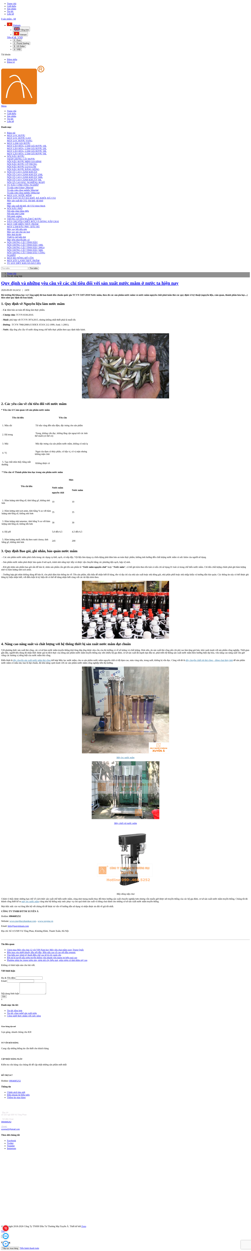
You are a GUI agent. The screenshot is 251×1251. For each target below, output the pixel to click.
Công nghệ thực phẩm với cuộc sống (24, 1016)
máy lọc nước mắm (30, 901)
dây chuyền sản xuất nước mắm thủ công (32, 660)
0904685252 (15, 1081)
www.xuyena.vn (45, 921)
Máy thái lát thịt (14, 234)
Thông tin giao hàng (16, 1097)
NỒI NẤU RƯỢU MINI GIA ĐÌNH (24, 161)
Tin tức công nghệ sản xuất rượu (22, 1013)
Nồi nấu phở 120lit (15, 213)
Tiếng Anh (24, 30)
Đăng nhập (12, 59)
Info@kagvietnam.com (18, 926)
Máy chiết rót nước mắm (125, 823)
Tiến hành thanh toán (29, 1248)
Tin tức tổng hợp (14, 1010)
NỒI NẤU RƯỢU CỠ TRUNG (22, 164)
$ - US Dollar (19, 46)
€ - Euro (17, 40)
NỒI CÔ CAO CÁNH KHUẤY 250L (25, 174)
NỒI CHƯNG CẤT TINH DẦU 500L (25, 250)
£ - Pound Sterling (21, 43)
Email (4, 981)
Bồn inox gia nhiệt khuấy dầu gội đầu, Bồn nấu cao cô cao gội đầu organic (41, 952)
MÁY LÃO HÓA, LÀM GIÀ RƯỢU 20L (27, 148)
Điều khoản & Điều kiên (18, 1095)
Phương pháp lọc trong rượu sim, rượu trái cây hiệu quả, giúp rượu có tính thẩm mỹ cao (47, 960)
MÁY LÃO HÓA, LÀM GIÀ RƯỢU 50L (27, 153)
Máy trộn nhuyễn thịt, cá (18, 239)
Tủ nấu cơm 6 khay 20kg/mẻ (20, 187)
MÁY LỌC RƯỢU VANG (19, 140)
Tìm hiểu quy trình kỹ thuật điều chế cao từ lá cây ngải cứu (34, 955)
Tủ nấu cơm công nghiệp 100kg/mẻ (23, 193)
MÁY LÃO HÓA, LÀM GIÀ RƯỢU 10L (27, 146)
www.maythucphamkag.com (23, 921)
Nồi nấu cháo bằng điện (18, 211)
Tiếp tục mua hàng (10, 1248)
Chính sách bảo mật (16, 1092)
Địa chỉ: (5, 1112)
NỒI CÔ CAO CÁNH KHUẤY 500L (25, 177)
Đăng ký (11, 62)
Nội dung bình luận (10, 993)
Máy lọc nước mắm (125, 757)
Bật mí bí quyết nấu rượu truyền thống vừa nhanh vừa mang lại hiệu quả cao (42, 957)
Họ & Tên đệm (8, 978)
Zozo (83, 1226)
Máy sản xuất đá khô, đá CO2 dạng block (26, 206)
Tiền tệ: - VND (15, 37)
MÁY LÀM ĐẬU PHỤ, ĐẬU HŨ (23, 226)
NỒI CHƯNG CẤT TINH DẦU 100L (25, 245)
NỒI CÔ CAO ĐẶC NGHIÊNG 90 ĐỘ (26, 182)
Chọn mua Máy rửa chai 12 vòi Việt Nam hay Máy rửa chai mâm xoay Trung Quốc (45, 950)
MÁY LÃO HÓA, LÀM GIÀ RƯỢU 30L (27, 151)
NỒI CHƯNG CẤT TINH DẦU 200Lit (25, 247)
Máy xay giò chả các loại (18, 232)
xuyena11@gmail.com (10, 1129)
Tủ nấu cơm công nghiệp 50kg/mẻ (22, 190)
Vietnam (16, 25)
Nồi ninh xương (14, 216)
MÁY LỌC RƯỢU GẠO (19, 138)
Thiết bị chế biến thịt (16, 237)
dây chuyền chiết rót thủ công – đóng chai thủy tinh (209, 660)
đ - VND (17, 49)
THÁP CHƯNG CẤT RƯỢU (21, 159)
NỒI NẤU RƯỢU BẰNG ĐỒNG (23, 169)
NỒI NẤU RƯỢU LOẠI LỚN (21, 166)
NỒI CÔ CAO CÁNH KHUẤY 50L (24, 180)
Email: (4, 1126)
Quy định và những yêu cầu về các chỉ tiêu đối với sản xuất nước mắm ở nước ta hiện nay (90, 283)
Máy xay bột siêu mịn (17, 229)
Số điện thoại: (8, 1119)
